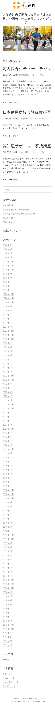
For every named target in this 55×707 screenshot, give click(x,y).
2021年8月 (8, 412)
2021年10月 (8, 408)
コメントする (38, 75)
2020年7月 (8, 437)
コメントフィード (11, 682)
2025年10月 (8, 269)
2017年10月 (8, 539)
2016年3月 (8, 612)
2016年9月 (8, 592)
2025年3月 (8, 286)
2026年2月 (8, 257)
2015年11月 (8, 624)
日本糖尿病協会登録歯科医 (27, 112)
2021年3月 (8, 416)
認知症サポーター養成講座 (27, 146)
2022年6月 (8, 388)
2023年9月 (8, 343)
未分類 (16, 102)
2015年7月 (8, 641)
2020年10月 (8, 428)
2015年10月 (8, 629)
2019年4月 (8, 473)
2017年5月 (8, 559)
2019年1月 (8, 486)
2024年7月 (8, 314)
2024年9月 (8, 306)
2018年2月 (8, 526)
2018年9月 (8, 502)
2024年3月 (8, 322)
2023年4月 (8, 359)
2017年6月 (8, 555)
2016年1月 (8, 620)
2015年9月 (8, 633)
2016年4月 (8, 608)
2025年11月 (8, 265)
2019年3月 (8, 477)
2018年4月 (8, 518)
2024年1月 (8, 326)
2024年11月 (8, 298)
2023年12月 (8, 330)
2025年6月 (8, 282)
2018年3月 (8, 522)
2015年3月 (8, 645)
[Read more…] (32, 94)
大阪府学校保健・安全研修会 (16, 209)
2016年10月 (8, 588)
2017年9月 (8, 543)
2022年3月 (8, 396)
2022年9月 (8, 384)
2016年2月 (8, 616)
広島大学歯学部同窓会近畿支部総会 (19, 213)
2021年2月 (8, 420)
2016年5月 (8, 604)
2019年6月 (8, 465)
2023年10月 (8, 339)
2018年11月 (8, 494)
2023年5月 (8, 355)
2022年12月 (8, 375)
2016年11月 (8, 584)
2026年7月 (8, 245)
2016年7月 (8, 596)
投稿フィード (9, 677)
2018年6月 (8, 510)
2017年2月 (8, 571)
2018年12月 (8, 490)
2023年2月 (8, 367)
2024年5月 (8, 318)
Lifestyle (13, 701)
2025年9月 (8, 273)
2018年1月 (8, 531)
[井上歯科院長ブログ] (27, 7)
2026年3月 (8, 253)
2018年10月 (8, 498)
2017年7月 (8, 551)
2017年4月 (8, 563)
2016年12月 (8, 580)
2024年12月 (8, 294)
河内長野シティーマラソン (27, 68)
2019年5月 (8, 469)
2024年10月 (8, 302)
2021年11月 (8, 404)
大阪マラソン (9, 221)
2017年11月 (8, 535)
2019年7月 (8, 461)
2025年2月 (8, 290)
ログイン (7, 673)
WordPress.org (9, 686)
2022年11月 (8, 380)
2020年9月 (8, 433)
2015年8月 (8, 637)
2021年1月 (8, 424)
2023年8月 (8, 347)
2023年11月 (8, 335)
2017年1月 (8, 575)
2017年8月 (8, 547)
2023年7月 (8, 351)
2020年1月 (8, 445)
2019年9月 (8, 453)
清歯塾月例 (8, 205)
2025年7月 (8, 277)
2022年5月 (8, 392)
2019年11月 (8, 449)
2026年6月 (8, 249)
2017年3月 (8, 567)
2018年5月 (8, 514)
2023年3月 (8, 363)
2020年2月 (8, 441)
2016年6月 (8, 600)
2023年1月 (8, 371)
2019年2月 (8, 482)
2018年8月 (8, 506)
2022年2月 (8, 400)
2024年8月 (8, 310)
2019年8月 (8, 457)
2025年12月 (8, 261)
